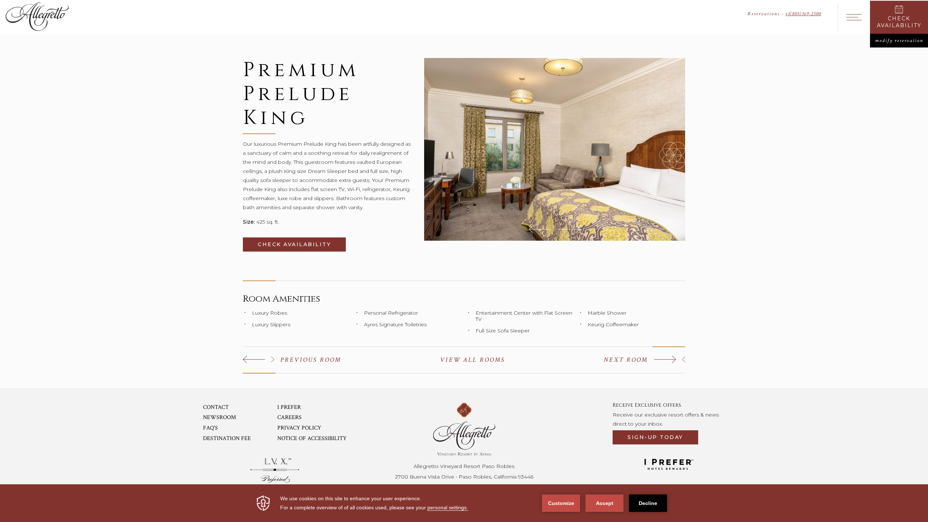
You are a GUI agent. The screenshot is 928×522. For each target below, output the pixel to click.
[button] (540, 228)
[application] (464, 503)
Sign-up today (655, 437)
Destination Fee (227, 438)
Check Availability (302, 244)
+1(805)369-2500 (803, 14)
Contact (216, 407)
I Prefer (289, 407)
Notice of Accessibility (312, 438)
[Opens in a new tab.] (274, 472)
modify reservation (901, 40)
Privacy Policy (299, 428)
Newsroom (219, 417)
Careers (289, 417)
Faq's (210, 428)
